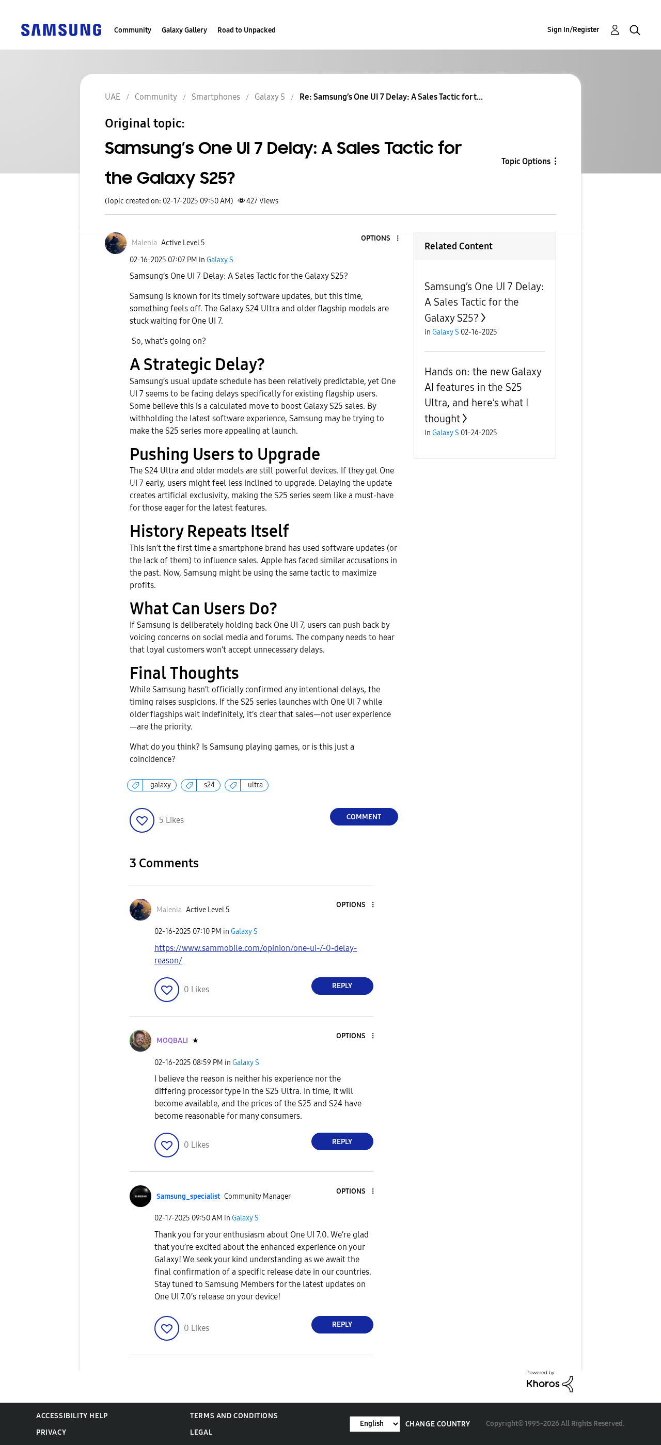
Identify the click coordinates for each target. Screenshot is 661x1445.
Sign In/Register (573, 29)
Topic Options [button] (525, 161)
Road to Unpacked (246, 30)
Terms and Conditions (234, 1415)
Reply (342, 985)
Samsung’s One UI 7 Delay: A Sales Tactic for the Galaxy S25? (484, 302)
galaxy (160, 785)
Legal (201, 1432)
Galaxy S (220, 260)
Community (132, 30)
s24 (209, 785)
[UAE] (61, 29)
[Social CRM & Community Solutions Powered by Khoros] (550, 1381)
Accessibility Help (72, 1415)
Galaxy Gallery (184, 30)
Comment (364, 817)
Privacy (51, 1432)
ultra (255, 785)
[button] (380, 239)
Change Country (437, 1424)
